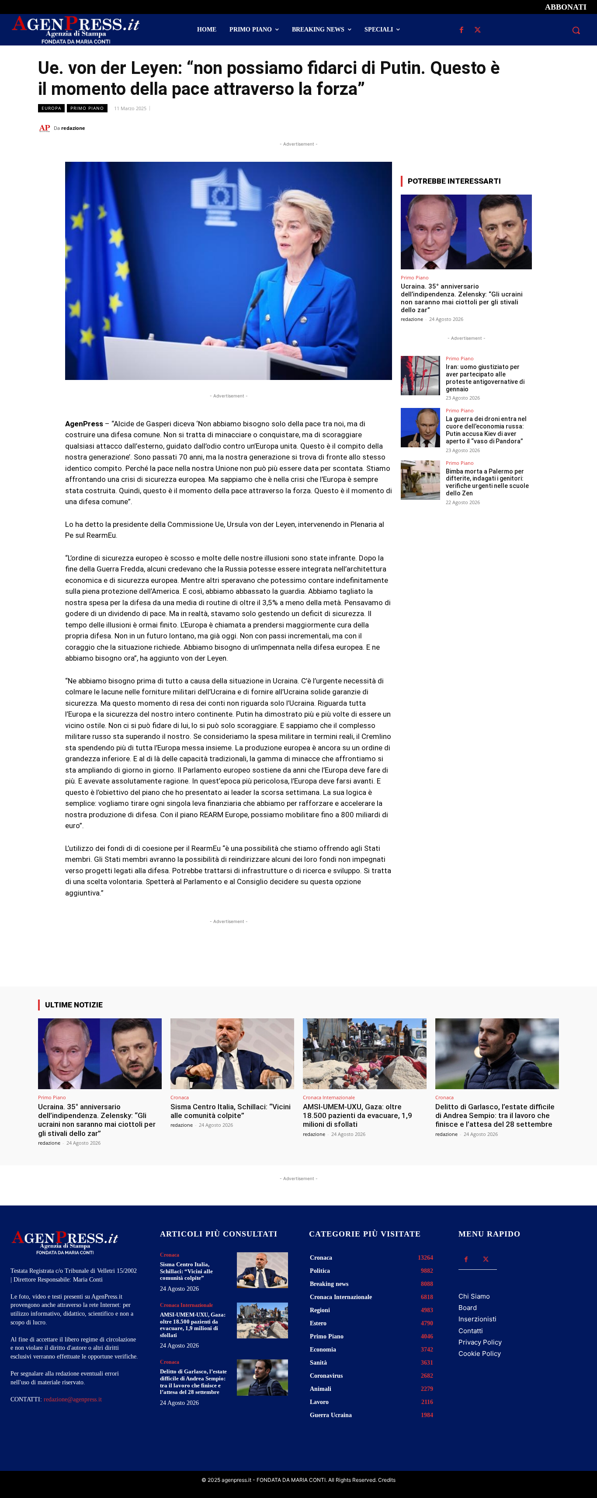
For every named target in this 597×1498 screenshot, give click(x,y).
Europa (51, 108)
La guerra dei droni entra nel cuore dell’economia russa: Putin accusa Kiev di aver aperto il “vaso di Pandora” (486, 429)
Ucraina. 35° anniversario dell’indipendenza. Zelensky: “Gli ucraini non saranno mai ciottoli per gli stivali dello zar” (462, 298)
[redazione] (46, 128)
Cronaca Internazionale (329, 1097)
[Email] (530, 127)
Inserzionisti (477, 1319)
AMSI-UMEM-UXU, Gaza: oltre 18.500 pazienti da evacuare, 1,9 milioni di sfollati (357, 1115)
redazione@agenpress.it (73, 1399)
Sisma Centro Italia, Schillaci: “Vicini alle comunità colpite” (230, 1111)
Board (467, 1307)
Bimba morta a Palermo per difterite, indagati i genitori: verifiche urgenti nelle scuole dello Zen (487, 482)
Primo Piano (87, 108)
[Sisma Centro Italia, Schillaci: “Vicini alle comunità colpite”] (232, 1053)
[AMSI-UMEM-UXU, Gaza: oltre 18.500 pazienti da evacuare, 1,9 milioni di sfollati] (365, 1053)
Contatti (470, 1331)
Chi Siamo (474, 1296)
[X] (478, 30)
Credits (387, 1480)
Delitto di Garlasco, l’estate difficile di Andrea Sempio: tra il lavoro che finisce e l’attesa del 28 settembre (495, 1115)
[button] (576, 30)
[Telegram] (550, 127)
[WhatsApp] (510, 127)
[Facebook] (462, 30)
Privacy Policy (480, 1342)
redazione (73, 128)
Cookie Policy (479, 1353)
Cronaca (179, 1097)
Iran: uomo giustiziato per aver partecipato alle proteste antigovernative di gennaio (485, 377)
